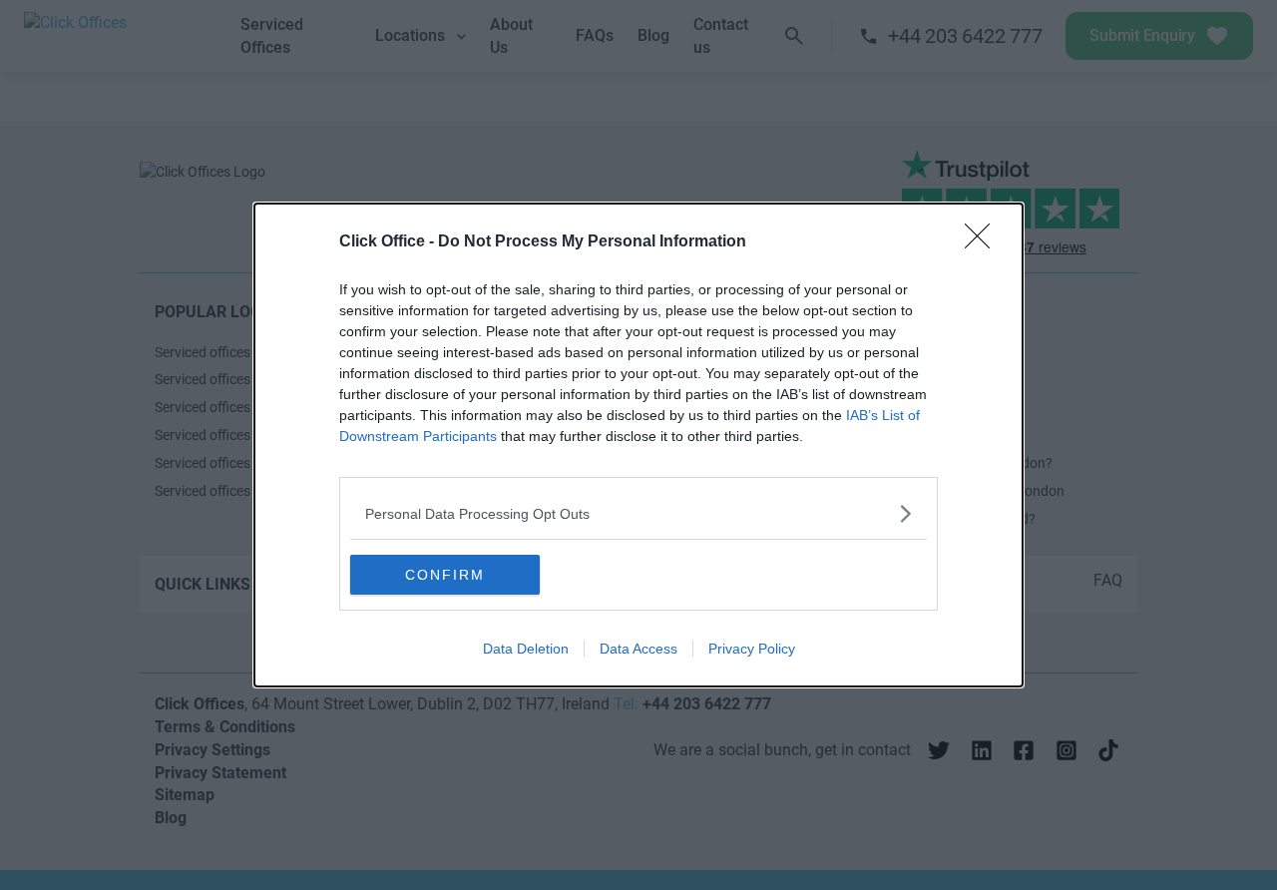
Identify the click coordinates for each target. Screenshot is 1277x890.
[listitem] (638, 513)
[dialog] (638, 445)
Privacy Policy (751, 649)
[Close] (984, 242)
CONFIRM (445, 575)
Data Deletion (526, 649)
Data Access (638, 649)
